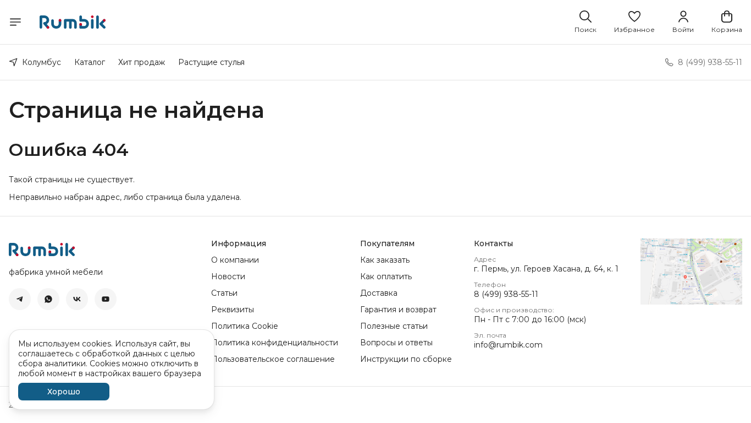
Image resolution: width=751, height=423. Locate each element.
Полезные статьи (394, 326)
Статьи (224, 293)
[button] (634, 22)
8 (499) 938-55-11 (506, 294)
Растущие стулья (211, 62)
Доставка (378, 293)
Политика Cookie (244, 326)
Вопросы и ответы (396, 343)
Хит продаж (141, 62)
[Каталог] (15, 22)
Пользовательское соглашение (273, 359)
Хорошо (63, 392)
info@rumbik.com (508, 345)
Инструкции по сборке (406, 359)
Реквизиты (232, 309)
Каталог (89, 62)
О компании (235, 260)
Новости (228, 276)
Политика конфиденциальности (274, 343)
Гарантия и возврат (398, 309)
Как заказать (385, 260)
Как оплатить (386, 276)
